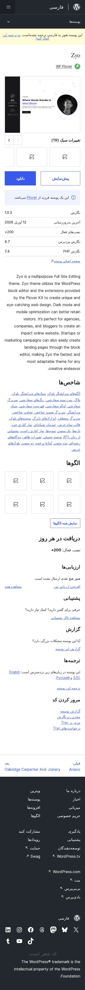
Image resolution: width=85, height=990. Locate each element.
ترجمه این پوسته (68, 688)
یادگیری (74, 831)
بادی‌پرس (70, 897)
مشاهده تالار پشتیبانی (65, 618)
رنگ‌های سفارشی (32, 400)
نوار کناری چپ (22, 425)
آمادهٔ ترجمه (44, 443)
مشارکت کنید (29, 831)
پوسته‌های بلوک (20, 418)
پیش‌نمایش (60, 178)
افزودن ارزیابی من (67, 586)
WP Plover (64, 66)
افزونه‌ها (33, 807)
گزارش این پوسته (67, 649)
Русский (63, 678)
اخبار (76, 799)
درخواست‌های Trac (66, 728)
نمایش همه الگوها (65, 523)
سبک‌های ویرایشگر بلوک (29, 393)
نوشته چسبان (52, 437)
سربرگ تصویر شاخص (50, 412)
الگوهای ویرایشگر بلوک (64, 393)
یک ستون (64, 431)
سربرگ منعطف (69, 418)
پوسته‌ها (74, 21)
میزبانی (74, 807)
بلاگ (77, 400)
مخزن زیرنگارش (68, 717)
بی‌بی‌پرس (70, 888)
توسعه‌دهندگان (69, 848)
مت (75, 880)
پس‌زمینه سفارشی (59, 400)
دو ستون (28, 443)
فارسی (63, 918)
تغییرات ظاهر (32, 437)
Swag (33, 856)
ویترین (35, 790)
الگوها (35, 815)
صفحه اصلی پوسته (67, 261)
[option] (69, 480)
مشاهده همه (13, 586)
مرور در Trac (70, 722)
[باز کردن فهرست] (7, 7)
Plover (32, 197)
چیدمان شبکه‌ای (45, 425)
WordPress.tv (66, 856)
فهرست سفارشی (31, 406)
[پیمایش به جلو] (9, 140)
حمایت (32, 848)
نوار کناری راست (32, 431)
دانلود (20, 178)
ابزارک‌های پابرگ (44, 418)
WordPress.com (64, 871)
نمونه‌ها (51, 431)
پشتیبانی (73, 839)
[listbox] (42, 492)
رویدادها (34, 839)
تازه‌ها (76, 431)
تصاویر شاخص (23, 412)
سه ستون (61, 443)
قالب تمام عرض (69, 425)
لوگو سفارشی (56, 406)
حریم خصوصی (68, 815)
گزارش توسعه (70, 711)
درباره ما (73, 790)
